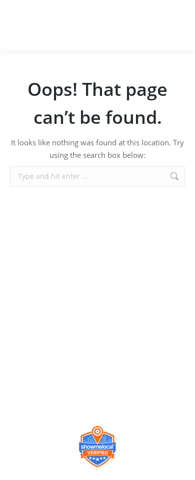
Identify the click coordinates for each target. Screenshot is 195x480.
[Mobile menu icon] (179, 25)
